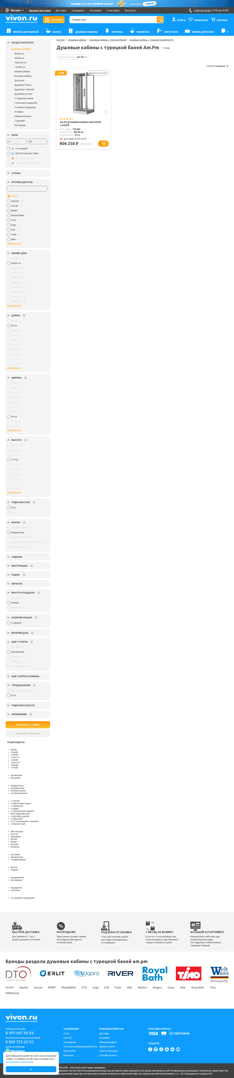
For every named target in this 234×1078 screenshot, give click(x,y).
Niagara (157, 987)
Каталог (61, 40)
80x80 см (19, 53)
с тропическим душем (22, 811)
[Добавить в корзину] (103, 143)
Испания (15, 847)
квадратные (17, 785)
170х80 (14, 767)
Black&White (69, 987)
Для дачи (19, 80)
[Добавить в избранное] (105, 112)
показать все (14, 243)
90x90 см (19, 58)
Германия (15, 836)
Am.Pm (10, 987)
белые (14, 867)
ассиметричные (19, 793)
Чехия (14, 841)
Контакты (130, 10)
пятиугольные (18, 790)
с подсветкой (18, 824)
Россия (14, 834)
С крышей (19, 120)
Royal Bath (197, 987)
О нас (66, 1033)
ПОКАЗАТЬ (27, 725)
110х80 (14, 755)
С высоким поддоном (25, 103)
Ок (31, 1069)
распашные (16, 880)
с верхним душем (20, 816)
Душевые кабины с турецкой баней (107, 40)
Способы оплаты (108, 1055)
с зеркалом (16, 818)
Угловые (18, 111)
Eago (96, 987)
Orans (170, 987)
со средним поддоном (23, 898)
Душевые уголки (23, 94)
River (183, 987)
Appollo (23, 987)
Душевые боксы (22, 85)
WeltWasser (12, 993)
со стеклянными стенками (24, 821)
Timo (213, 987)
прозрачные (17, 857)
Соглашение (70, 1042)
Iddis (129, 987)
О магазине (113, 10)
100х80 (14, 752)
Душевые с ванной (24, 89)
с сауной (15, 801)
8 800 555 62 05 (20, 1042)
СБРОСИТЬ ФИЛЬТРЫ (28, 733)
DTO (84, 987)
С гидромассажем (23, 98)
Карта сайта (70, 1051)
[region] (27, 219)
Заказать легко (107, 1046)
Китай (14, 839)
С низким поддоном (25, 107)
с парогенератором (21, 803)
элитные (15, 890)
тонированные (18, 859)
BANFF (52, 987)
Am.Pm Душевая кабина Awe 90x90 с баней (80, 123)
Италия (14, 844)
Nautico (142, 987)
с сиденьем (17, 806)
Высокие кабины (23, 76)
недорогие (16, 887)
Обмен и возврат (108, 1042)
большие (15, 778)
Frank (118, 987)
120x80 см (19, 67)
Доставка (61, 10)
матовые (15, 854)
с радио (15, 808)
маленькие (16, 775)
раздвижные (17, 877)
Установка (95, 10)
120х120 (15, 762)
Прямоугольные (22, 116)
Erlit (106, 987)
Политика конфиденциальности (80, 1046)
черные (14, 870)
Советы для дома (108, 1051)
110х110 (15, 757)
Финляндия (17, 831)
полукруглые (17, 788)
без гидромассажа (20, 813)
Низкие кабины (22, 71)
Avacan (38, 987)
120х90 (14, 760)
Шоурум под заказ (40, 10)
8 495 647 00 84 (20, 1033)
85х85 (14, 749)
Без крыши (20, 125)
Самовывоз (78, 10)
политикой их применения (19, 1062)
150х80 (14, 765)
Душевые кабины (21, 49)
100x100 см (20, 62)
